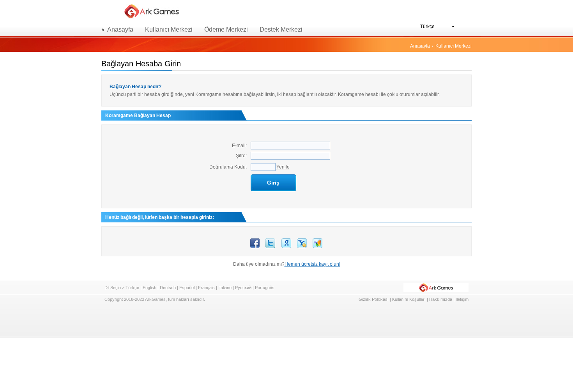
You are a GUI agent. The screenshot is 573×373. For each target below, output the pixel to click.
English (149, 287)
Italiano (225, 287)
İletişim (462, 299)
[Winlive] (317, 246)
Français (206, 287)
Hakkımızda (440, 299)
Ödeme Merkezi (226, 29)
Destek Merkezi (281, 29)
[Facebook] (255, 246)
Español (187, 287)
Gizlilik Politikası (374, 299)
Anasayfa (420, 46)
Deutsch (168, 287)
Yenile (283, 167)
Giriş (273, 182)
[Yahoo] (302, 246)
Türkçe (132, 287)
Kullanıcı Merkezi (169, 29)
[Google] (286, 246)
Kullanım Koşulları (409, 299)
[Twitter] (270, 246)
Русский (243, 287)
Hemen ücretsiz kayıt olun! (312, 264)
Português (264, 287)
